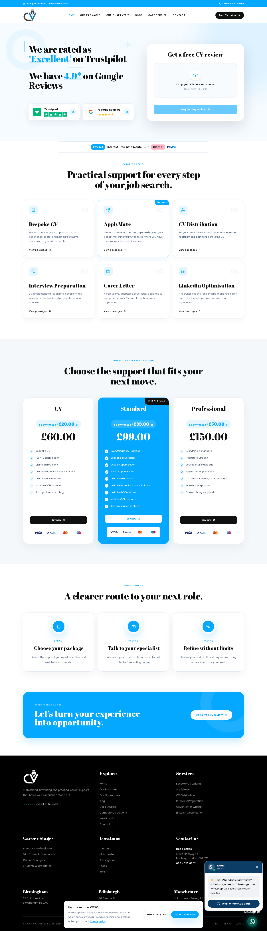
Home (70, 15)
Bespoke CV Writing (188, 783)
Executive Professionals (37, 848)
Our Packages (90, 15)
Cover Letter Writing (189, 807)
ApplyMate (183, 789)
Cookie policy (98, 921)
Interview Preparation (189, 801)
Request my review (193, 109)
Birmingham (107, 860)
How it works (107, 818)
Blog (138, 15)
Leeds (103, 866)
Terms (217, 923)
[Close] (257, 867)
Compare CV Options (113, 812)
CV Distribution (185, 795)
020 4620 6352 (186, 863)
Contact (179, 15)
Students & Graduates (37, 866)
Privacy (228, 923)
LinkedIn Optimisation (189, 812)
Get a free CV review (209, 715)
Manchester (107, 854)
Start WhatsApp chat (235, 903)
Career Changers (34, 860)
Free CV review (227, 15)
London (104, 848)
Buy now (56, 520)
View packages (38, 250)
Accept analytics (185, 914)
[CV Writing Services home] (30, 15)
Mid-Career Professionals (39, 854)
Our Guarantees (118, 15)
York (102, 872)
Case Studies (157, 15)
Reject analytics (156, 914)
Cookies (240, 923)
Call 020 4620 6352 (233, 3)
